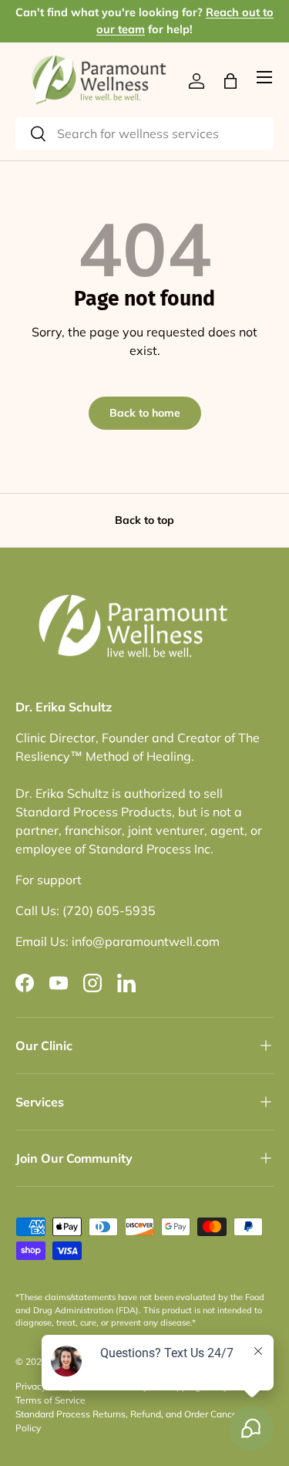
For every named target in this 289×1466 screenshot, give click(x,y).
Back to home (144, 413)
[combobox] (144, 133)
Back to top (144, 520)
